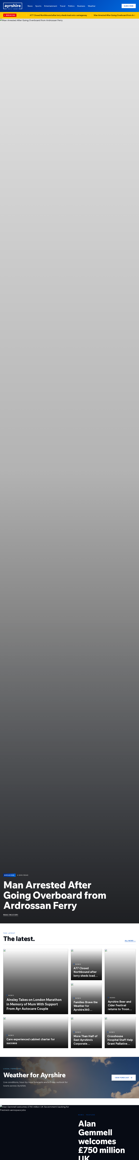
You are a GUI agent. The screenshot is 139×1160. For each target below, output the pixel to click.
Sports (38, 6)
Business (81, 6)
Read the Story (10, 915)
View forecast (122, 1078)
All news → (130, 941)
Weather (91, 6)
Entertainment (50, 6)
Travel (62, 6)
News (30, 6)
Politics (71, 6)
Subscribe (129, 6)
